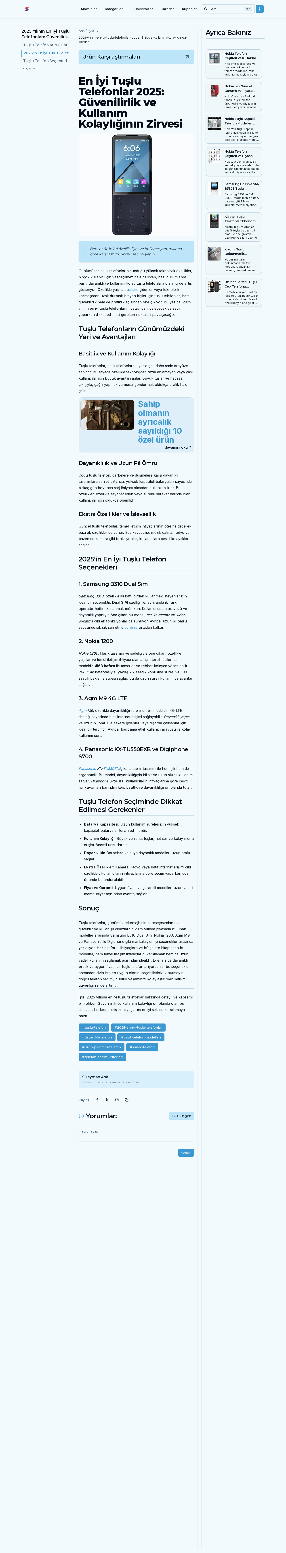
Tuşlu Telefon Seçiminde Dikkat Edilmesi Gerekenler (47, 61)
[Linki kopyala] (127, 1100)
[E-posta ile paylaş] (117, 1100)
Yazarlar (167, 9)
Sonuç (29, 69)
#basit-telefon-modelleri (141, 1037)
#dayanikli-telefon (97, 1037)
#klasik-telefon (142, 1047)
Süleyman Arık (95, 1077)
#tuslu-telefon (94, 1028)
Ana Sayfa (86, 31)
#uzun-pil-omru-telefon (101, 1047)
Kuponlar (189, 9)
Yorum (186, 1153)
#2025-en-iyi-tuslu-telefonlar (138, 1028)
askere (132, 289)
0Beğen (184, 1116)
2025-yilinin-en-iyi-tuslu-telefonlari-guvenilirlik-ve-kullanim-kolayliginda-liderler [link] (133, 40)
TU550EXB (112, 768)
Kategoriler (114, 9)
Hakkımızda (143, 9)
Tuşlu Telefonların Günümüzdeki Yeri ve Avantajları (47, 45)
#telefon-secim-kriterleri (102, 1057)
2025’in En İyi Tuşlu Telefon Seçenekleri (48, 53)
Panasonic (87, 768)
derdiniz (131, 627)
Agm (82, 710)
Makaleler (89, 9)
